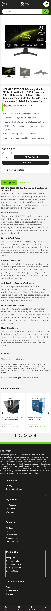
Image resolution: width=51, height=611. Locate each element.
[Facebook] (15, 435)
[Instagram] (25, 435)
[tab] (9, 182)
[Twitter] (20, 435)
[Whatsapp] (30, 435)
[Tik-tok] (35, 435)
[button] (4, 4)
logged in (19, 378)
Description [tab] (8, 182)
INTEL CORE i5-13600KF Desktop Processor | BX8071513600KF (36, 418)
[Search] (45, 11)
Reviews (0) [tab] (25, 182)
